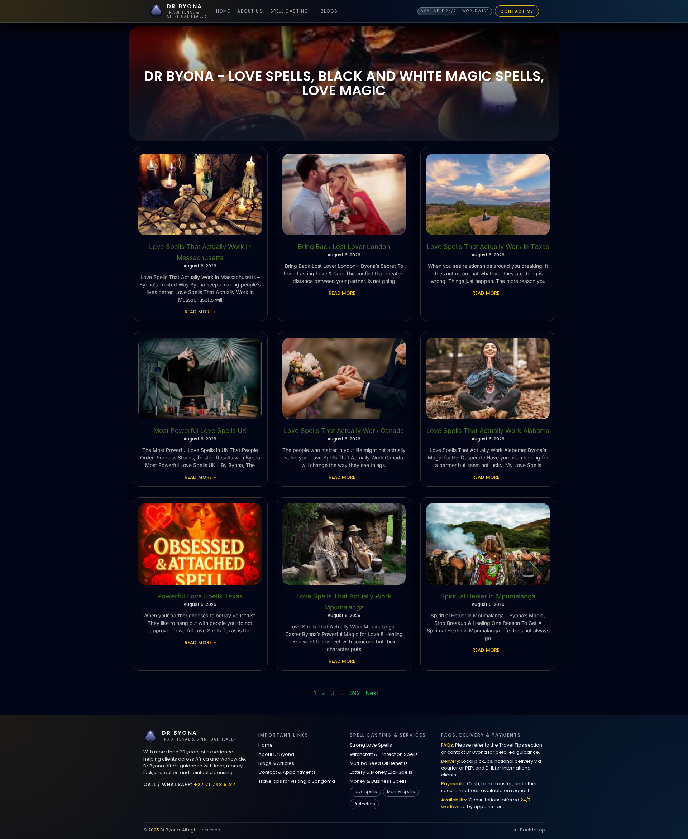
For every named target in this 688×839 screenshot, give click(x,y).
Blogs (329, 11)
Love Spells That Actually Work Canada (344, 430)
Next (372, 692)
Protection (364, 804)
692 (354, 692)
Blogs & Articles (276, 763)
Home (223, 11)
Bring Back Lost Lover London (344, 246)
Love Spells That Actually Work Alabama (487, 430)
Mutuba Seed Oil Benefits (379, 763)
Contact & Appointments (287, 772)
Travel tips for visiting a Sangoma (296, 781)
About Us (250, 11)
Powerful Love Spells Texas (200, 596)
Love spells (365, 792)
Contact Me (517, 11)
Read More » (200, 311)
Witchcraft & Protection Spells (384, 754)
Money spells (401, 792)
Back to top (532, 830)
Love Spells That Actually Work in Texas (488, 246)
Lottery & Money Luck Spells (381, 772)
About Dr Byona (276, 754)
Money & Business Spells (378, 781)
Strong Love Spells (371, 745)
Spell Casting (289, 11)
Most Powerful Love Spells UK (200, 430)
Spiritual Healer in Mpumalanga (487, 596)
